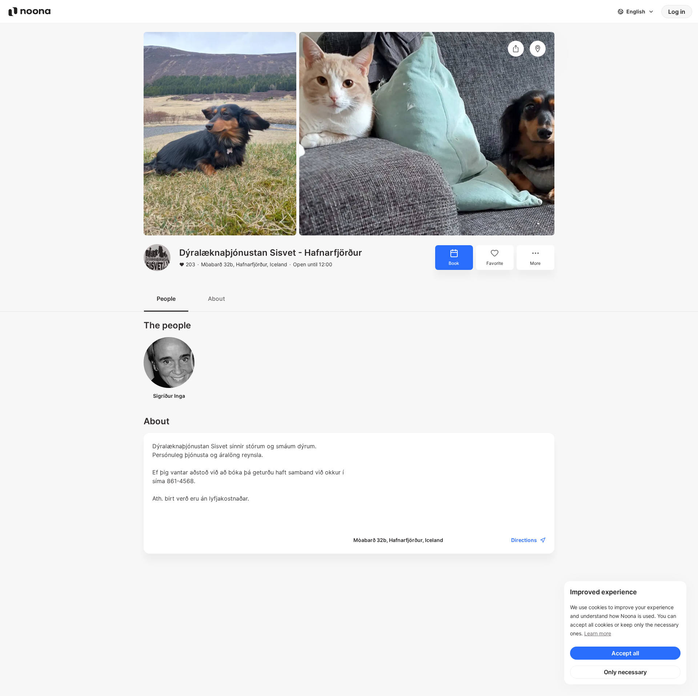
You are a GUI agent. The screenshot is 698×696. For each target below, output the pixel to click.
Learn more (597, 633)
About (216, 298)
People (166, 298)
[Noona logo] (29, 11)
